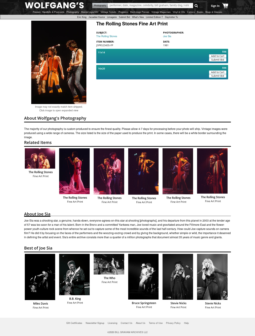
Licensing (112, 322)
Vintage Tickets (108, 12)
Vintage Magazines (161, 12)
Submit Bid (124, 17)
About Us (140, 322)
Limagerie (112, 17)
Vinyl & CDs (179, 12)
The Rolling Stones (106, 36)
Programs (123, 12)
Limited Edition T (154, 17)
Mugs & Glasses (213, 12)
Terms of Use (156, 322)
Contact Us (126, 322)
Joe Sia (167, 36)
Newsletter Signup (95, 322)
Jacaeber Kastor (96, 17)
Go (196, 5)
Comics (191, 12)
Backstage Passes (139, 12)
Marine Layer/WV (90, 12)
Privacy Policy (173, 322)
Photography (72, 12)
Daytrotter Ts (171, 17)
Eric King (81, 17)
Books (200, 12)
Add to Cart (217, 56)
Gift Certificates (74, 322)
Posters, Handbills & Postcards (48, 12)
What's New (138, 17)
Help (186, 322)
